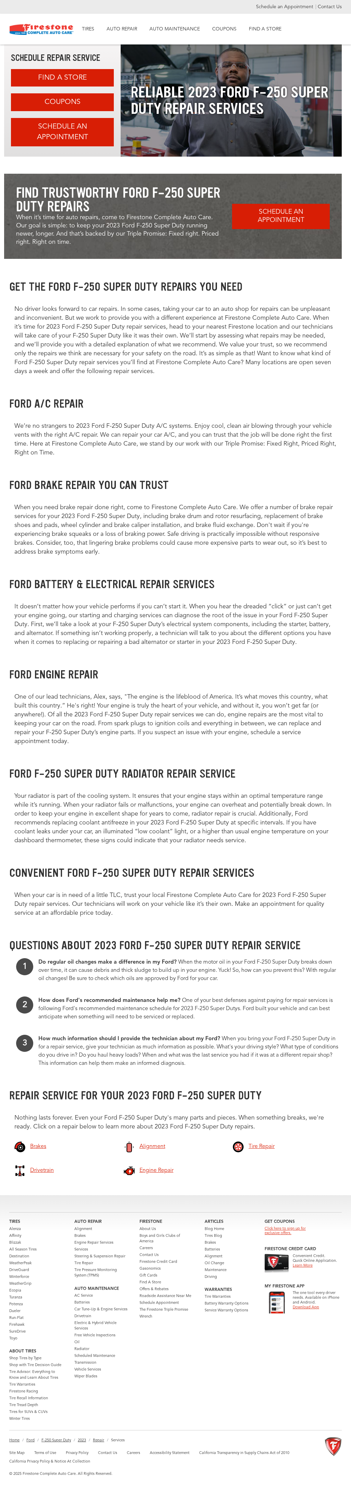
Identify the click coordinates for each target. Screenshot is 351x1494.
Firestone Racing (23, 1391)
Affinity (15, 1236)
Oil (77, 1342)
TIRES (88, 29)
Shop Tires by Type (25, 1358)
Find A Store (62, 77)
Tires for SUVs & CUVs (28, 1412)
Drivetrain (82, 1316)
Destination (19, 1256)
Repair (98, 1440)
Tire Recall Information (28, 1398)
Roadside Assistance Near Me (165, 1296)
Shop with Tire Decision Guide (35, 1365)
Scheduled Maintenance (94, 1356)
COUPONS (224, 29)
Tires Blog (213, 1236)
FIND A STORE (265, 29)
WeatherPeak (20, 1263)
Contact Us (330, 6)
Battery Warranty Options (227, 1304)
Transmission (85, 1363)
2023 (82, 1440)
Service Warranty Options (226, 1310)
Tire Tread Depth (23, 1405)
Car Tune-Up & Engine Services (101, 1309)
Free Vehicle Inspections (95, 1335)
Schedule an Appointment (285, 6)
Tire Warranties (22, 1385)
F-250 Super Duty (56, 1440)
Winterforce (19, 1277)
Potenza (16, 1304)
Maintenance (216, 1270)
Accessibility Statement (170, 1453)
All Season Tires (23, 1250)
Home (14, 1440)
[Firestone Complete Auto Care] (42, 29)
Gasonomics (150, 1269)
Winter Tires (19, 1419)
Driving (211, 1277)
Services (81, 1250)
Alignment (83, 1229)
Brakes (80, 1236)
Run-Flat (16, 1318)
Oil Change (214, 1263)
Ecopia (15, 1291)
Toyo (13, 1338)
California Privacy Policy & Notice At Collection (49, 1462)
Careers (146, 1248)
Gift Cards (148, 1276)
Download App (306, 1307)
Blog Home (214, 1229)
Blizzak (15, 1243)
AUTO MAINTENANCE (174, 29)
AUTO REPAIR (122, 29)
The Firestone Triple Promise (164, 1310)
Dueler (15, 1311)
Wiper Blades (85, 1376)
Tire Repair (83, 1263)
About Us (148, 1229)
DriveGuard (19, 1270)
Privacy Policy (77, 1453)
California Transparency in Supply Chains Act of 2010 (244, 1453)
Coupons (63, 102)
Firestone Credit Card (158, 1262)
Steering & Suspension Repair (99, 1256)
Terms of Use (45, 1453)
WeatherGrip (20, 1284)
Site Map (17, 1453)
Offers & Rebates (154, 1289)
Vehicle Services (87, 1370)
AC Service (83, 1296)
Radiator (81, 1349)
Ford (30, 1440)
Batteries (82, 1303)
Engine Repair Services (93, 1243)
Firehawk (16, 1325)
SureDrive (17, 1332)
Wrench (146, 1317)
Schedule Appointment (159, 1303)
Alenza (15, 1229)
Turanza (15, 1297)
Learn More (303, 1266)
